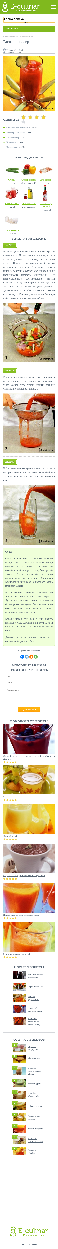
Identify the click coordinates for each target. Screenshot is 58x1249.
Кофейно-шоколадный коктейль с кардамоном (24, 875)
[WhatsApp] (36, 657)
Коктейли (14, 36)
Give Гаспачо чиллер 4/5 (43, 117)
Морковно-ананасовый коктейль (17, 954)
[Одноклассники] (31, 657)
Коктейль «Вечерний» (33, 1094)
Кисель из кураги (35, 1128)
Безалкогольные (26, 36)
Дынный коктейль (11, 836)
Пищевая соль (12, 229)
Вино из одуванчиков (33, 998)
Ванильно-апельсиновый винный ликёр (34, 1021)
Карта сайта (29, 1244)
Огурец (11, 179)
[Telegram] (27, 657)
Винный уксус (29, 203)
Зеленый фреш (34, 1083)
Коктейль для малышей (34, 1117)
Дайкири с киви (35, 1105)
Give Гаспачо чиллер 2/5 (30, 117)
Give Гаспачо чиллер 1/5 (23, 117)
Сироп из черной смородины (35, 975)
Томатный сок (12, 203)
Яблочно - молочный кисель (36, 1140)
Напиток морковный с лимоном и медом (21, 914)
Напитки (6, 36)
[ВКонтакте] (22, 657)
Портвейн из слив (36, 986)
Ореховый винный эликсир (35, 1009)
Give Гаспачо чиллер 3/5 (37, 117)
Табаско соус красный (46, 205)
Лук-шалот (45, 179)
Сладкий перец (28, 179)
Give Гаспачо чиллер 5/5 (23, 121)
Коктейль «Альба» (32, 1151)
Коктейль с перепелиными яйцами (34, 1071)
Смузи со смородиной (33, 1048)
